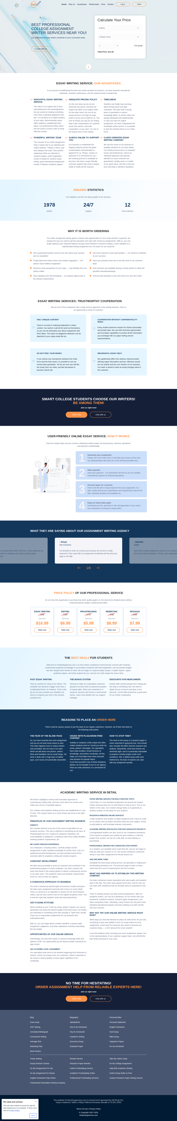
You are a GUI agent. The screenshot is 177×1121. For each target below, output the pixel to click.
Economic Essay (76, 1042)
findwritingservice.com (88, 1115)
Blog (32, 1017)
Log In (123, 4)
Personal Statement (117, 1022)
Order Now (76, 415)
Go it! (33, 1115)
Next (98, 568)
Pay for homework (77, 1032)
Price (103, 4)
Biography (74, 1017)
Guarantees (82, 4)
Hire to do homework (78, 1027)
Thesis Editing (36, 1059)
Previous (78, 568)
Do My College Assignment (120, 1063)
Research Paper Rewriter (80, 1063)
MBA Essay (114, 1037)
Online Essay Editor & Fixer (120, 1073)
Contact (110, 4)
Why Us (72, 4)
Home (64, 4)
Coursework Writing (38, 1037)
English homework (117, 1027)
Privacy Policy (95, 1109)
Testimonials (94, 4)
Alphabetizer (75, 1022)
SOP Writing (35, 1027)
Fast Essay (114, 1032)
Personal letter (115, 1017)
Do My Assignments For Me (41, 1068)
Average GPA (35, 1042)
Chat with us (42, 49)
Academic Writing (77, 1037)
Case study (34, 1022)
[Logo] (36, 4)
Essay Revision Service (39, 1063)
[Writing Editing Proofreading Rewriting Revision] (120, 29)
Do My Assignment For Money (42, 1073)
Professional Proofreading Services (84, 1078)
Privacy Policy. (14, 1110)
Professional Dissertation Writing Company (47, 1083)
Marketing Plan (36, 1046)
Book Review (35, 1051)
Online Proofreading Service (81, 1068)
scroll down (88, 66)
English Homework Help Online (43, 1078)
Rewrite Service (76, 1059)
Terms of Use (82, 1109)
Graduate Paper (76, 1046)
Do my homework (116, 1046)
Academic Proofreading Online (82, 1073)
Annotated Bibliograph (39, 1032)
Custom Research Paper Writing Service (126, 1078)
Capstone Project (116, 1042)
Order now (42, 630)
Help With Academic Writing (120, 1068)
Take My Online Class (118, 1059)
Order (139, 4)
